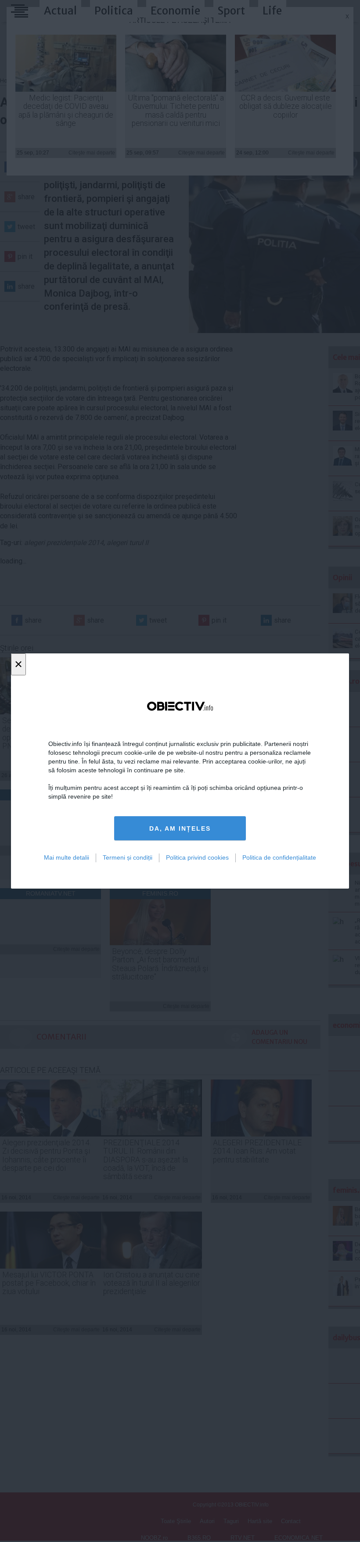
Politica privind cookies (197, 857)
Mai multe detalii (66, 857)
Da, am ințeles (180, 828)
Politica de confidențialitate (279, 857)
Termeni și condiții (127, 857)
